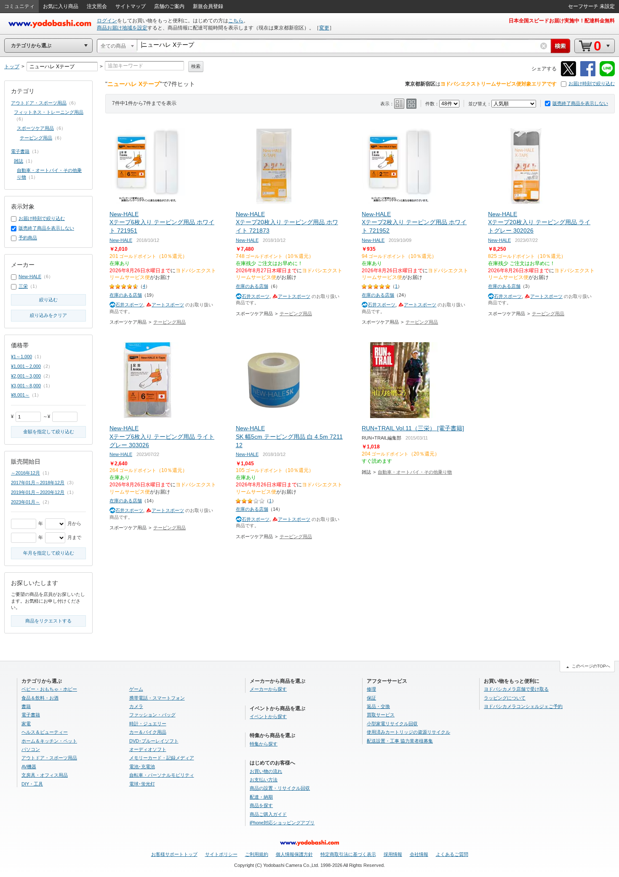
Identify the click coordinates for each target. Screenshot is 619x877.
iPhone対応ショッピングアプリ (282, 822)
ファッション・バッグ (152, 714)
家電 (26, 723)
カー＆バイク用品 (147, 732)
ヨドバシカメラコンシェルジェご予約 (523, 706)
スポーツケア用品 (35, 128)
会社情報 (419, 854)
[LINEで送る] (607, 74)
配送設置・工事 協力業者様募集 (400, 740)
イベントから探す (268, 716)
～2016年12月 (25, 472)
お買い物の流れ (266, 771)
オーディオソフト (147, 749)
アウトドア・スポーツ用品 (39, 102)
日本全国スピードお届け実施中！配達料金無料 (562, 21)
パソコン (30, 749)
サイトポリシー (221, 854)
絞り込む (48, 299)
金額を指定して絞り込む (48, 431)
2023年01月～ (25, 501)
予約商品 (28, 237)
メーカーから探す (268, 689)
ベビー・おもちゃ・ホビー (49, 689)
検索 (195, 66)
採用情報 (393, 854)
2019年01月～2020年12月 (37, 492)
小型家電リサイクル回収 (392, 723)
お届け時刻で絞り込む (591, 83)
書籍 (26, 706)
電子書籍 (20, 151)
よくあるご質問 (452, 854)
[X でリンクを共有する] (568, 74)
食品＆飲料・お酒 (40, 697)
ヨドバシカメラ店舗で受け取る (516, 689)
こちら (235, 21)
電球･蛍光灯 (142, 783)
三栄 (23, 286)
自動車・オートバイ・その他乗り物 (415, 472)
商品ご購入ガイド (268, 814)
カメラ (136, 706)
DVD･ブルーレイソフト (154, 740)
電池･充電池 (142, 766)
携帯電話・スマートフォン (157, 697)
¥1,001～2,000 (26, 366)
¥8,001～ (20, 394)
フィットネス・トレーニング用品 (48, 112)
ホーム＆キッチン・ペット (49, 740)
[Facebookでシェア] (587, 74)
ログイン (107, 21)
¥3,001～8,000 (26, 385)
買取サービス (381, 714)
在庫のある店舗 (125, 295)
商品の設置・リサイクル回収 (280, 788)
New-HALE (120, 240)
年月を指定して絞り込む (48, 552)
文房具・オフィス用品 (44, 775)
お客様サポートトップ (174, 854)
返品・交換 (378, 706)
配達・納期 (261, 796)
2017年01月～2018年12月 (37, 482)
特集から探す (263, 743)
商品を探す (261, 805)
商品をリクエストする (48, 620)
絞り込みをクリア (48, 315)
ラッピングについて (505, 697)
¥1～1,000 (21, 356)
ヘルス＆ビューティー (44, 732)
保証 (371, 697)
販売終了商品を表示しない (580, 103)
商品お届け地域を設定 (122, 28)
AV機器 (28, 766)
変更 (324, 28)
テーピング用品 (169, 322)
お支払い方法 (263, 779)
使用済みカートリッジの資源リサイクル (408, 732)
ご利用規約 (256, 854)
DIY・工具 (32, 783)
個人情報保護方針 (294, 854)
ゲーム (136, 689)
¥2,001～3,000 (26, 375)
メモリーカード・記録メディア (161, 757)
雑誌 (18, 161)
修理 (371, 689)
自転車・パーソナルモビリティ (161, 775)
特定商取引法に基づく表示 (348, 854)
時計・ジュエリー (147, 723)
